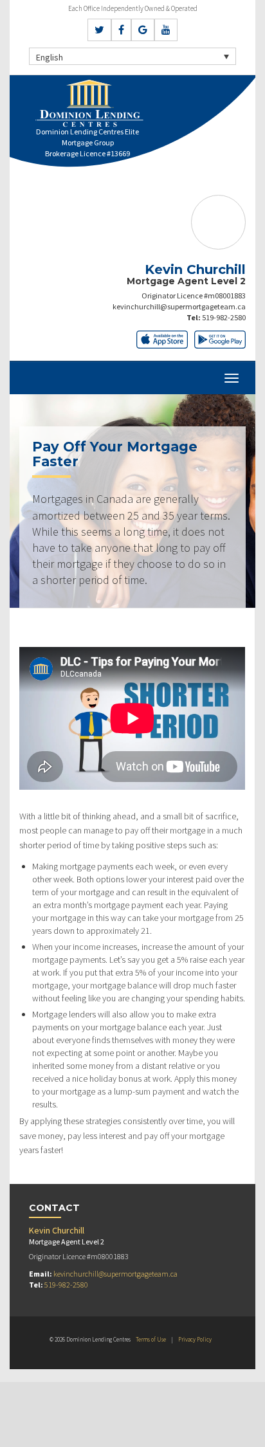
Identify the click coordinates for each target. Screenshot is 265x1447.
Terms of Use (151, 1339)
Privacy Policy (195, 1339)
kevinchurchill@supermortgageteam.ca (179, 306)
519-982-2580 (224, 317)
